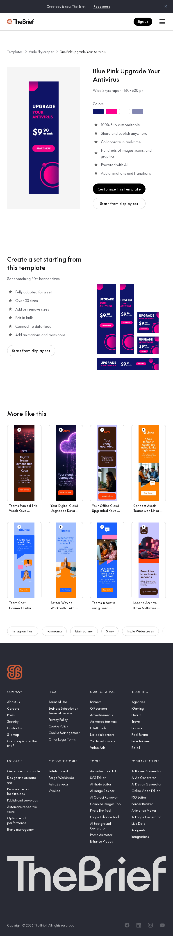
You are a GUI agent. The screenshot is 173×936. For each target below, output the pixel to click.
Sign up (142, 21)
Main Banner (84, 631)
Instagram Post (23, 631)
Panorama (54, 631)
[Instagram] (150, 925)
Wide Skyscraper (41, 51)
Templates (15, 51)
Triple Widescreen (140, 631)
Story (110, 631)
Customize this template (119, 188)
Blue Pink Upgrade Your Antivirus (83, 51)
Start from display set (119, 203)
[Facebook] (127, 925)
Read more (101, 6)
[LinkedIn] (138, 925)
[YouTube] (162, 925)
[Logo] (15, 673)
